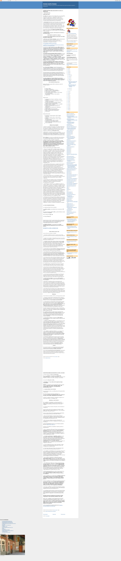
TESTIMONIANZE (69, 209)
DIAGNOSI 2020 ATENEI (70, 136)
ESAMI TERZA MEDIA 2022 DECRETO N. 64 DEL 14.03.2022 (54, 372)
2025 (68, 69)
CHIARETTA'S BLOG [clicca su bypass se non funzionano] (9, 523)
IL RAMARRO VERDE (4, 526)
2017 (68, 97)
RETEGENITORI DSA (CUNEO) (6, 529)
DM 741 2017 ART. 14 (51, 424)
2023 (68, 72)
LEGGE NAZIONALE (70, 182)
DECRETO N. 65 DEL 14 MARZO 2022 (50, 228)
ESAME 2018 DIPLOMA (70, 143)
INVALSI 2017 (69, 172)
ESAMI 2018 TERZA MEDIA (71, 157)
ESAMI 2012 (68, 149)
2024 (68, 71)
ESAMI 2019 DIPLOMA (70, 158)
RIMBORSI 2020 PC (69, 206)
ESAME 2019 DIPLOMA (70, 146)
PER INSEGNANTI (69, 193)
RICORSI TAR (69, 199)
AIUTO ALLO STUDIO (70, 113)
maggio (69, 79)
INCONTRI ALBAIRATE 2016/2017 (71, 168)
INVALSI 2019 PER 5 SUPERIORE (71, 178)
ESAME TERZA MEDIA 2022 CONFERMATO (50, 511)
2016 (68, 98)
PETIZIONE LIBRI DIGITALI (70, 194)
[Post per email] (58, 356)
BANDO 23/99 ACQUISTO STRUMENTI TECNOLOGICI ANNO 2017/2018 (72, 117)
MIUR (67, 188)
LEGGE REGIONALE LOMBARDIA (71, 183)
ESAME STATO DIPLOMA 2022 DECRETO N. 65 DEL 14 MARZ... (72, 82)
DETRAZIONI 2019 (69, 132)
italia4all (3, 528)
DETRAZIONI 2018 (69, 131)
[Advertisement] (50, 366)
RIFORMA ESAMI (69, 200)
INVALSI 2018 (69, 173)
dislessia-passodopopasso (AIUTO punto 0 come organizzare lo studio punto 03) (72, 227)
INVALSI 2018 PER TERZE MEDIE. (72, 174)
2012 (68, 104)
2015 (68, 100)
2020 (68, 93)
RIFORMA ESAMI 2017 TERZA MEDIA (72, 201)
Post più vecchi (63, 514)
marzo (69, 80)
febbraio (69, 88)
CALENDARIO (69, 124)
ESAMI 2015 (68, 150)
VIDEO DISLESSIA (69, 213)
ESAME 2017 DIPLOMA (70, 142)
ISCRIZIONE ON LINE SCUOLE (71, 179)
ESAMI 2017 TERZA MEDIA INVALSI (72, 154)
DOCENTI (68, 139)
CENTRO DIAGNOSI (69, 125)
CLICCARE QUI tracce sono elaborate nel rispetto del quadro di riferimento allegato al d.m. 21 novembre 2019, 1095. (53, 45)
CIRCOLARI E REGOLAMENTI (71, 126)
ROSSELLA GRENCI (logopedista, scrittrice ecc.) (8, 530)
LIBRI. (67, 187)
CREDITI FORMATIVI (70, 130)
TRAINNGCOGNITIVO (5, 531)
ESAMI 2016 (68, 151)
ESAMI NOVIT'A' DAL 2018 (70, 162)
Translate (73, 46)
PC (67, 190)
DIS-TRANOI (3, 524)
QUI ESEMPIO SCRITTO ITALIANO (49, 43)
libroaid (68, 214)
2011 (68, 105)
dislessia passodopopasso (72, 33)
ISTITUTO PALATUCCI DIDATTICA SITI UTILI (7, 527)
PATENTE (68, 189)
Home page (54, 514)
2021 (68, 91)
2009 (68, 108)
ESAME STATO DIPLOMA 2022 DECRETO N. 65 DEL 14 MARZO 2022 (53, 11)
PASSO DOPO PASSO (50, 4)
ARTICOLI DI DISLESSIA (70, 114)
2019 (68, 94)
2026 (68, 68)
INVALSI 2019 (69, 177)
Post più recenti (45, 514)
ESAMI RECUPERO (69, 163)
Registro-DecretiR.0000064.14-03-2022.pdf (53, 505)
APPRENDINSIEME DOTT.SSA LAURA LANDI (7, 522)
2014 (68, 101)
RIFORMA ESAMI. (69, 203)
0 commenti (56, 356)
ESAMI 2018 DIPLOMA (70, 156)
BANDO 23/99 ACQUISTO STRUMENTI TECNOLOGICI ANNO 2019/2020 (72, 120)
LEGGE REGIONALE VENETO (71, 184)
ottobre (69, 76)
